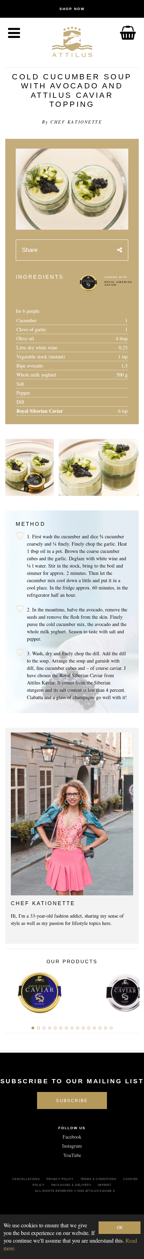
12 (94, 1028)
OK (120, 1227)
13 (100, 1028)
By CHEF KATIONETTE (72, 122)
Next (131, 991)
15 (111, 1028)
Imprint (104, 1185)
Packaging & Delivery (71, 1185)
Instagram (72, 1145)
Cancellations (26, 1179)
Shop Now (72, 9)
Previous (12, 991)
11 (88, 1028)
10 (83, 1028)
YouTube (72, 1155)
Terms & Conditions (98, 1179)
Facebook (72, 1136)
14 (105, 1028)
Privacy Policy (59, 1179)
